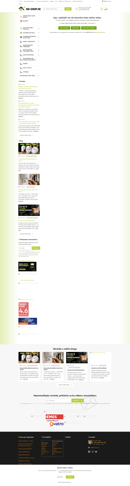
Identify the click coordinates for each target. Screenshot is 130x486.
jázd (54, 454)
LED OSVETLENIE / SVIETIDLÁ (28, 28)
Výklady (55, 450)
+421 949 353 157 (84, 9)
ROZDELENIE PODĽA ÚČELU (27, 75)
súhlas (58, 470)
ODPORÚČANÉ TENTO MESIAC (29, 16)
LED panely (75, 28)
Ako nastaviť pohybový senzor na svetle (27, 190)
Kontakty (52, 1)
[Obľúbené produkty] (103, 3)
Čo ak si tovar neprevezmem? (26, 220)
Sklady (54, 444)
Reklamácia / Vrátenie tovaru (65, 1)
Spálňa (43, 448)
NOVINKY (25, 21)
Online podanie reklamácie (25, 449)
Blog (20, 4)
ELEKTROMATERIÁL (28, 55)
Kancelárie (55, 443)
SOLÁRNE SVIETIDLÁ (29, 33)
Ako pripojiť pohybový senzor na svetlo (27, 160)
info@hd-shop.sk (100, 32)
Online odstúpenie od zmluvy (25, 441)
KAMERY (25, 63)
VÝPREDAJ (26, 72)
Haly (54, 446)
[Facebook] (90, 452)
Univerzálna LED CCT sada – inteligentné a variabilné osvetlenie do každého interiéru (28, 105)
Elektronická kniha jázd (78, 1)
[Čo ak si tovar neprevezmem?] (29, 210)
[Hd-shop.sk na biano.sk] (23, 309)
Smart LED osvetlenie (89, 28)
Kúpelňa (44, 446)
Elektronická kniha (57, 452)
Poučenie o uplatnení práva (25, 444)
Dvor (43, 454)
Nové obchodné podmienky (26, 261)
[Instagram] (93, 452)
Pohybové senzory (30, 187)
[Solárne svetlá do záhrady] (100, 357)
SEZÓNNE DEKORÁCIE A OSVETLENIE (29, 37)
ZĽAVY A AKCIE (27, 68)
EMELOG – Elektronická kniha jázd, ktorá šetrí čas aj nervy (28, 87)
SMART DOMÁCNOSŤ (29, 41)
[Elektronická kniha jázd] (72, 424)
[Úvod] (30, 9)
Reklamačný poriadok (23, 461)
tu (71, 482)
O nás (20, 1)
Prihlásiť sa (36, 248)
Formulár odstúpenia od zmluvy (26, 458)
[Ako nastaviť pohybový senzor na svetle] (29, 180)
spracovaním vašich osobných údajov (38, 403)
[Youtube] (96, 452)
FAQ (56, 1)
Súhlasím (70, 477)
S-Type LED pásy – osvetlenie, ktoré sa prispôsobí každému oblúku (28, 122)
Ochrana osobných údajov (42, 1)
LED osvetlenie (64, 28)
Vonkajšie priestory (57, 448)
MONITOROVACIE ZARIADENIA (28, 46)
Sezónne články (102, 365)
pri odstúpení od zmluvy (24, 446)
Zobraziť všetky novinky (25, 135)
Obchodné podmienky (29, 1)
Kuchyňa (44, 450)
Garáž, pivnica (45, 452)
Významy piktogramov (24, 452)
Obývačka (44, 444)
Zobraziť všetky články (25, 234)
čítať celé (20, 98)
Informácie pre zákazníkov (32, 217)
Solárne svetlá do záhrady (98, 368)
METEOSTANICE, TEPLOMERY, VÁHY (28, 50)
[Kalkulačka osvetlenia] (27, 266)
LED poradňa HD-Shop (31, 156)
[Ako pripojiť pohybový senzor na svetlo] (29, 149)
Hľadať (68, 9)
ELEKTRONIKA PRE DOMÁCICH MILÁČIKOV (29, 59)
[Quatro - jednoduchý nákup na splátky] (27, 321)
